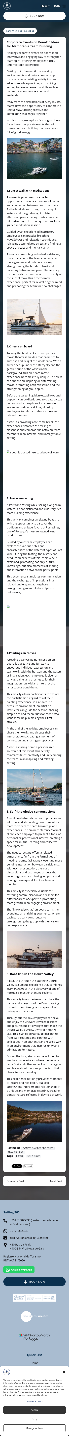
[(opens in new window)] (34, 1313)
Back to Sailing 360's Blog (20, 30)
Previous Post (15, 1181)
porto (19, 1156)
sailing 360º (33, 1156)
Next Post (56, 1181)
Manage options (34, 1428)
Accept (34, 1410)
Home (34, 1363)
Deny (35, 1419)
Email (29, 1166)
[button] (64, 1372)
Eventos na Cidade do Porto (38, 1148)
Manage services (35, 1401)
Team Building (15, 1152)
